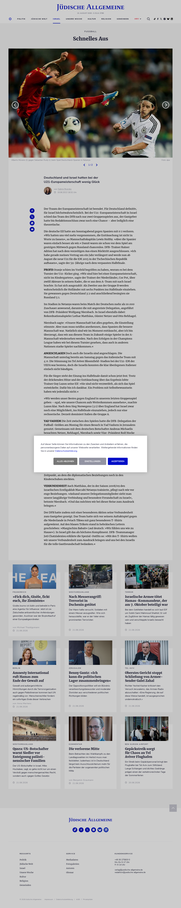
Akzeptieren (117, 461)
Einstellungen (92, 461)
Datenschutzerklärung (66, 451)
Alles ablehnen (65, 461)
